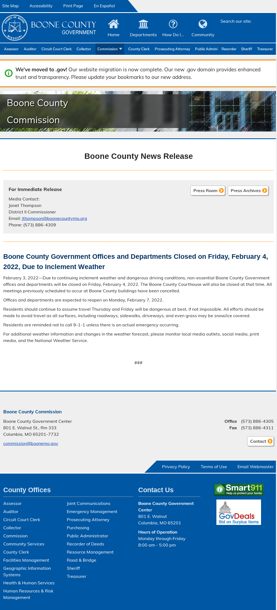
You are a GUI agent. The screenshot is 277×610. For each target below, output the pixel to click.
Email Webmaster (256, 466)
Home (114, 34)
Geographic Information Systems (27, 571)
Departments (143, 34)
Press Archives (246, 190)
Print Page (73, 5)
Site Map (10, 5)
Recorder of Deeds (229, 49)
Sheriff (246, 49)
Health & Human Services (29, 582)
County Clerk (139, 49)
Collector (84, 49)
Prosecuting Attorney (172, 49)
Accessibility (40, 5)
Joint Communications (88, 503)
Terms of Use (214, 466)
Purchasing (78, 527)
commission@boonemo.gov (30, 443)
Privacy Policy (176, 466)
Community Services (23, 544)
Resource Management (90, 552)
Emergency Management (92, 511)
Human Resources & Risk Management (28, 594)
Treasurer (265, 49)
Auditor (30, 49)
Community (203, 34)
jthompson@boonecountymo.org (54, 218)
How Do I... (173, 34)
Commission (107, 49)
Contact (256, 442)
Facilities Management (26, 560)
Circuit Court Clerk (56, 49)
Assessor (11, 49)
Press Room (205, 190)
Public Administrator (206, 49)
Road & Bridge (81, 560)
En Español (104, 5)
